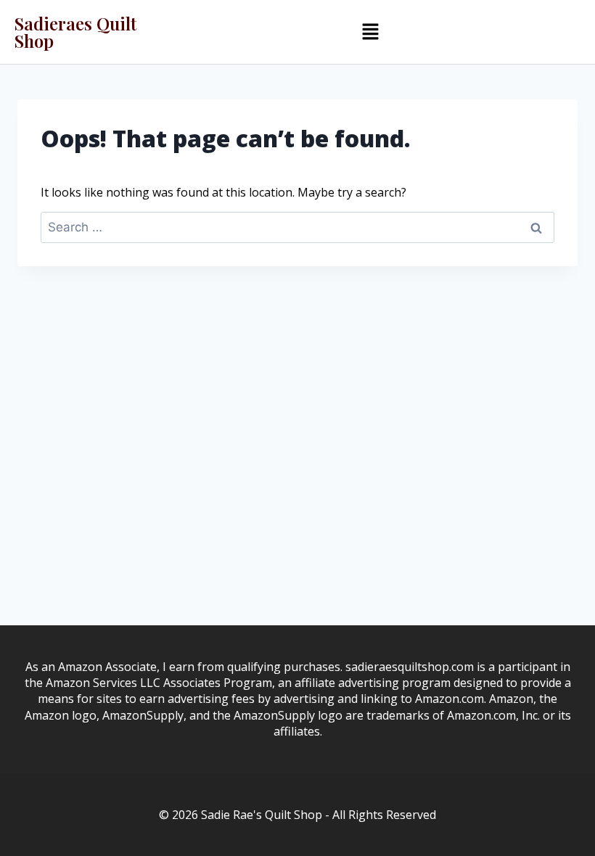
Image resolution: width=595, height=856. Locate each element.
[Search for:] (297, 227)
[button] (370, 32)
